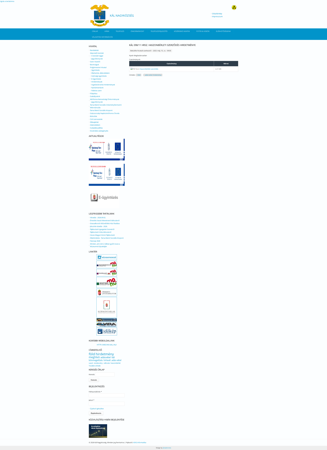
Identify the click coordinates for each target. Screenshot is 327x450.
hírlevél (107, 360)
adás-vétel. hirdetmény (153, 75)
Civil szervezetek (96, 119)
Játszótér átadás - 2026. (98, 226)
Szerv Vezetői (95, 61)
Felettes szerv (96, 90)
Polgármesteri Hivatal (98, 67)
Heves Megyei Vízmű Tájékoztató (102, 235)
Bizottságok (94, 64)
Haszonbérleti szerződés (149, 69)
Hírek (106, 31)
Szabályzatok (95, 96)
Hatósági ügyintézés (99, 76)
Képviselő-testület (97, 53)
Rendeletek (94, 50)
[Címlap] (99, 15)
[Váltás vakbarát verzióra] (234, 9)
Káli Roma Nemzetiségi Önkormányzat (104, 99)
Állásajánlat (94, 122)
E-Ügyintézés (96, 79)
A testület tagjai (97, 56)
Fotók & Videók (202, 31)
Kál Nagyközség (122, 15)
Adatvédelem (95, 125)
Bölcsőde (93, 116)
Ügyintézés (95, 70)
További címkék (95, 366)
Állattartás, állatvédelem (100, 73)
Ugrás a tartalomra (7, 1)
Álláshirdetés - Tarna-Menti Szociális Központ (107, 238)
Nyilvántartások (97, 87)
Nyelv (131, 55)
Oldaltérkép (217, 13)
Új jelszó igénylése (97, 408)
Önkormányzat (137, 31)
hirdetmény (105, 354)
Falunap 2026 (95, 241)
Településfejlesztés (159, 31)
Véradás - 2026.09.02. (98, 217)
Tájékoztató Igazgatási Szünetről (102, 229)
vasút (91, 363)
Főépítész (93, 93)
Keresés (92, 374)
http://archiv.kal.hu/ (107, 344)
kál (113, 357)
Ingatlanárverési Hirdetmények (103, 85)
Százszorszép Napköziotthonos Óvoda (104, 113)
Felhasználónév (95, 392)
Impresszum (217, 16)
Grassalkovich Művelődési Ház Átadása (105, 223)
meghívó (94, 357)
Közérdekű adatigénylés (99, 131)
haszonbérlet (116, 363)
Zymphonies (166, 448)
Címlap (95, 31)
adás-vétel (116, 360)
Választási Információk (102, 37)
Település (120, 31)
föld (139, 75)
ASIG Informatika (139, 442)
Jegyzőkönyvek (97, 59)
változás (107, 363)
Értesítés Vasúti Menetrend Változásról (104, 220)
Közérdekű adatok (182, 31)
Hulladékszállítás (96, 128)
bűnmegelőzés (96, 360)
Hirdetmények (96, 82)
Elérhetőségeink (223, 31)
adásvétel (106, 357)
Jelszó (91, 400)
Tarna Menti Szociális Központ (101, 110)
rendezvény (98, 363)
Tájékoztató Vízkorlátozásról (100, 232)
